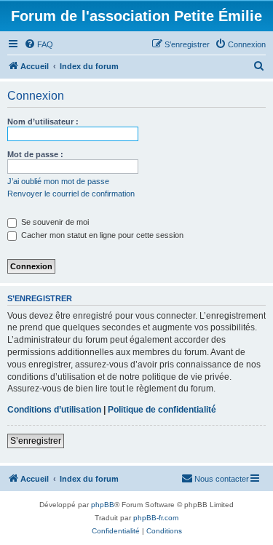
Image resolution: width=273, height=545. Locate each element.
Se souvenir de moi (54, 222)
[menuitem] (38, 44)
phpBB (102, 505)
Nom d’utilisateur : (43, 121)
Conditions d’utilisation (54, 410)
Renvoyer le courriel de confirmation (71, 193)
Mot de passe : (35, 154)
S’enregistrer (35, 441)
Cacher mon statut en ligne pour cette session (101, 235)
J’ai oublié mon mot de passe (58, 181)
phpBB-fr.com (155, 518)
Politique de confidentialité (162, 410)
